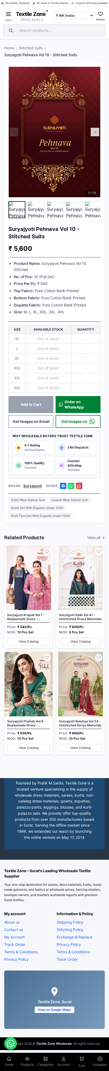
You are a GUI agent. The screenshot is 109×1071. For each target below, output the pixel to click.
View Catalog (29, 641)
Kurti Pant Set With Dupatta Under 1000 (40, 516)
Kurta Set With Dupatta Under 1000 (37, 508)
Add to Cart (31, 404)
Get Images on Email (31, 421)
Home (9, 48)
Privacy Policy (16, 959)
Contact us (13, 929)
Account (63, 1064)
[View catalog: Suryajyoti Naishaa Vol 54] (80, 703)
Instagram (100, 1064)
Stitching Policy (70, 929)
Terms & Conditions (21, 951)
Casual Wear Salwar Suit (70, 500)
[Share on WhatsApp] (71, 486)
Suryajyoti (32, 486)
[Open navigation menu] (8, 14)
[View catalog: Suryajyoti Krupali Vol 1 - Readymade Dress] (28, 597)
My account (14, 936)
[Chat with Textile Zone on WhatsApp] (10, 1043)
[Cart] (81, 1059)
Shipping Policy (70, 922)
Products (27, 1064)
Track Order (14, 944)
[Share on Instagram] (79, 486)
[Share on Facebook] (63, 486)
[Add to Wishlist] (47, 551)
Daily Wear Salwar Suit (28, 500)
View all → (96, 537)
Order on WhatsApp (74, 404)
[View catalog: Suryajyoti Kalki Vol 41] (80, 597)
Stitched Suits (31, 48)
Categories (45, 1064)
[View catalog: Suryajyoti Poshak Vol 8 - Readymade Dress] (28, 703)
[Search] (10, 30)
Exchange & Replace (74, 936)
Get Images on (74, 421)
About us (12, 922)
